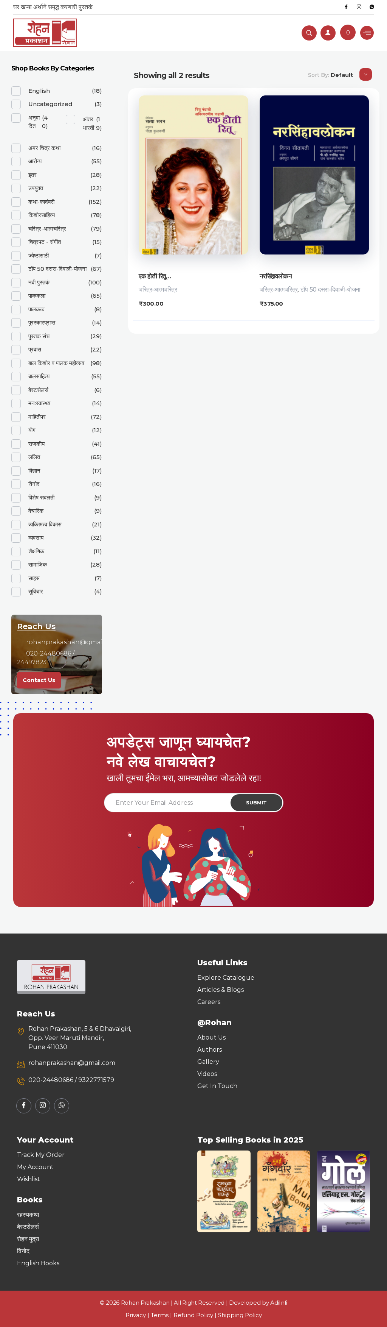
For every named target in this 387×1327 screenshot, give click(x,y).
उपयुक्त (35, 188)
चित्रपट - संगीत (44, 241)
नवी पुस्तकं (39, 282)
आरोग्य (35, 161)
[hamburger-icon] (367, 33)
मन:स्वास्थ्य (39, 403)
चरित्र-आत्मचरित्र (158, 289)
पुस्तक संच (39, 336)
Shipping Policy (240, 1315)
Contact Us (39, 680)
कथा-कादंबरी (41, 201)
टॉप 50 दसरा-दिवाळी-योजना (330, 289)
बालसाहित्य (39, 376)
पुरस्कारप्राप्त (41, 322)
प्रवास (34, 349)
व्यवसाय (35, 537)
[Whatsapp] (372, 7)
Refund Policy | (195, 1315)
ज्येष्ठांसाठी (38, 255)
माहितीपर (37, 416)
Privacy (135, 1315)
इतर (32, 174)
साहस (34, 578)
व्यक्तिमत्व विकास (45, 524)
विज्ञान (34, 470)
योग (32, 430)
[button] (206, 1191)
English (39, 90)
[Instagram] (359, 7)
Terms (160, 1315)
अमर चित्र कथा (44, 147)
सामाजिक (37, 564)
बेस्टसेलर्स (38, 389)
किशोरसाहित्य (41, 215)
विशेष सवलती (41, 497)
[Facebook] (346, 7)
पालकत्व (36, 309)
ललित (34, 457)
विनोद (34, 483)
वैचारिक (35, 510)
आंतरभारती (88, 123)
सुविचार (35, 591)
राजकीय (36, 443)
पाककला (36, 295)
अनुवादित (34, 122)
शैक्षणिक (36, 551)
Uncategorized (50, 104)
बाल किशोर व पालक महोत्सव (56, 363)
